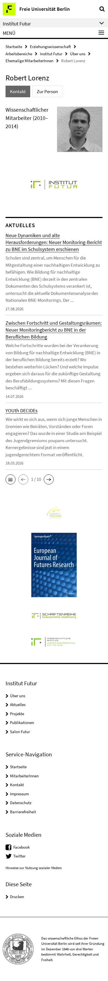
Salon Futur (20, 731)
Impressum (19, 793)
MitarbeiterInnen (24, 775)
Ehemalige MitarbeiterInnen (29, 60)
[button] (11, 479)
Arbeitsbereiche (19, 53)
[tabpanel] (54, 132)
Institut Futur (51, 53)
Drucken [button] (17, 896)
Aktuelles (17, 704)
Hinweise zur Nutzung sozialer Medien (34, 867)
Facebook (21, 847)
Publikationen (22, 722)
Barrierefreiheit (23, 811)
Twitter (19, 856)
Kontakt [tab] (18, 91)
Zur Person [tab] (47, 91)
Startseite (14, 46)
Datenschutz (20, 802)
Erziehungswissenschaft (50, 46)
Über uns (77, 53)
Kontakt (17, 784)
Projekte (17, 713)
